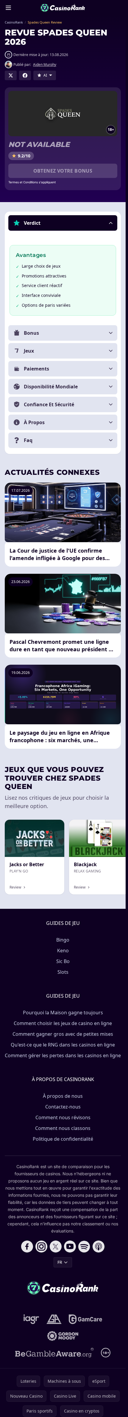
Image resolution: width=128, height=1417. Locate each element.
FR (59, 1262)
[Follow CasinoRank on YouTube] (70, 1246)
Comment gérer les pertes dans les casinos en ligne (63, 1055)
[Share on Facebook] (25, 75)
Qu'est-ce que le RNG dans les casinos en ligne (63, 1044)
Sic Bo (63, 961)
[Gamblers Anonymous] (54, 1319)
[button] (62, 223)
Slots (62, 972)
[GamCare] (85, 1319)
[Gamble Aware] (54, 1352)
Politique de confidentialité (63, 1139)
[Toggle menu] (8, 8)
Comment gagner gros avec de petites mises (63, 1034)
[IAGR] (31, 1319)
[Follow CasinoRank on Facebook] (27, 1246)
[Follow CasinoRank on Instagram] (41, 1246)
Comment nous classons (62, 1128)
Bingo (62, 940)
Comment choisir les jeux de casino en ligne (63, 1023)
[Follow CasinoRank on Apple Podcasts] (98, 1246)
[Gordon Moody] (62, 1336)
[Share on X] (11, 75)
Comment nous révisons (62, 1117)
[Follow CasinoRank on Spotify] (84, 1246)
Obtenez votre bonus (63, 171)
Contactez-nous (63, 1106)
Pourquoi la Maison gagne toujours (63, 1012)
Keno (63, 950)
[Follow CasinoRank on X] (56, 1246)
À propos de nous (63, 1096)
